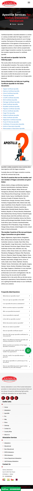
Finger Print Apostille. (9, 113)
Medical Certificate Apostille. (11, 115)
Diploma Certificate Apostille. (11, 91)
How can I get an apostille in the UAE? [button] (13, 299)
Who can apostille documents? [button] (11, 311)
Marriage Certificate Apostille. (11, 102)
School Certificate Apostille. (10, 93)
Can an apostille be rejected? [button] (11, 315)
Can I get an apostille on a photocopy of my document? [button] (15, 361)
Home (14, 24)
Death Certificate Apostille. (10, 104)
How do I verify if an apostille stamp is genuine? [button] (13, 356)
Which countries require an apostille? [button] (13, 307)
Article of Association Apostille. (11, 126)
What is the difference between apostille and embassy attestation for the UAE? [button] (15, 340)
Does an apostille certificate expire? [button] (13, 330)
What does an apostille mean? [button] (11, 296)
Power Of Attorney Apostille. (11, 122)
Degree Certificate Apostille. (11, 89)
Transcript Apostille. (8, 95)
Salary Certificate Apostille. (10, 117)
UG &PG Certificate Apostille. (11, 97)
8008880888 (15, 489)
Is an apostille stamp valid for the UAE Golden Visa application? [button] (13, 350)
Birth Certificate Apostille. (10, 100)
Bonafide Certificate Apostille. (11, 106)
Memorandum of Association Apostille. (14, 128)
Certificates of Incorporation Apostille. (13, 124)
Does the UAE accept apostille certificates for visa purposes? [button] (15, 335)
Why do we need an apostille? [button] (11, 326)
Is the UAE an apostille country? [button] (11, 319)
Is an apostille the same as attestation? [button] (13, 303)
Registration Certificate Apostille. (12, 119)
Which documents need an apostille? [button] (13, 323)
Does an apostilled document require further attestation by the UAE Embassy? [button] (15, 366)
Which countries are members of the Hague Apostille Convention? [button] (15, 345)
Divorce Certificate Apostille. (11, 111)
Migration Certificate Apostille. (11, 108)
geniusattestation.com (24, 487)
